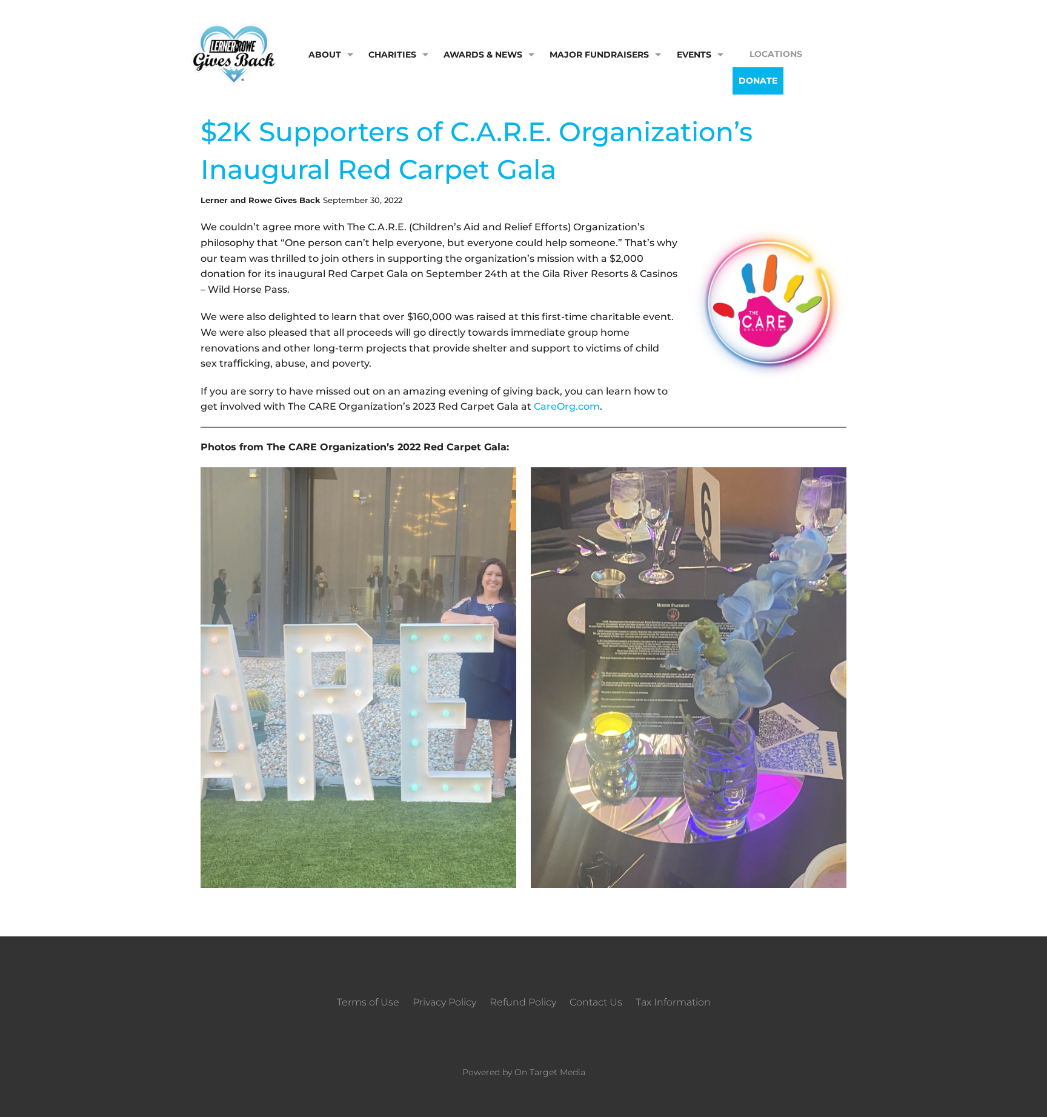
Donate (758, 80)
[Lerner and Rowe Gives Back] (233, 53)
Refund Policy (523, 1002)
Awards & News (483, 54)
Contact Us (596, 1002)
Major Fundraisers (599, 54)
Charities (392, 54)
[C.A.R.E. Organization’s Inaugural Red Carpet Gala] (768, 300)
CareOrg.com (567, 406)
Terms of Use (368, 1002)
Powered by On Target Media (523, 1072)
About (324, 54)
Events (694, 54)
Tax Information (673, 1002)
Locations (776, 54)
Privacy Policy (444, 1002)
